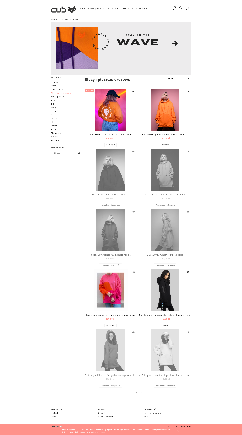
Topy (53, 100)
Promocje (55, 140)
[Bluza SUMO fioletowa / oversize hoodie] (110, 230)
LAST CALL (55, 82)
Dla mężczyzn (56, 133)
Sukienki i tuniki (57, 89)
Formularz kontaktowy (153, 413)
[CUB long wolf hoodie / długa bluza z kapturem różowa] (165, 350)
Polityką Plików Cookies (125, 429)
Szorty (53, 107)
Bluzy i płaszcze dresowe (61, 93)
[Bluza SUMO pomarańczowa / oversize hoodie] (165, 110)
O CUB (147, 416)
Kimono (54, 85)
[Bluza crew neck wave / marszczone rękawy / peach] (110, 290)
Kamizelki (55, 125)
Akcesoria (55, 118)
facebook (54, 413)
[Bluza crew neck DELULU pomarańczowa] (110, 110)
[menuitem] (83, 8)
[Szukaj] (79, 153)
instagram (55, 416)
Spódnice (55, 115)
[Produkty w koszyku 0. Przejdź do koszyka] (187, 10)
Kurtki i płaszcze (57, 96)
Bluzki (53, 122)
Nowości (54, 136)
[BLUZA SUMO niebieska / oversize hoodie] (165, 170)
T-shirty (54, 104)
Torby (53, 129)
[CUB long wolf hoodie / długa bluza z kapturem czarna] (165, 290)
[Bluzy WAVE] (121, 48)
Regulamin (102, 413)
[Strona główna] (65, 8)
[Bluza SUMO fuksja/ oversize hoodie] (165, 230)
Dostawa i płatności (105, 416)
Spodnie (54, 111)
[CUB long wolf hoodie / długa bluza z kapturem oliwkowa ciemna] (110, 350)
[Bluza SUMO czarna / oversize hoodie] (110, 170)
